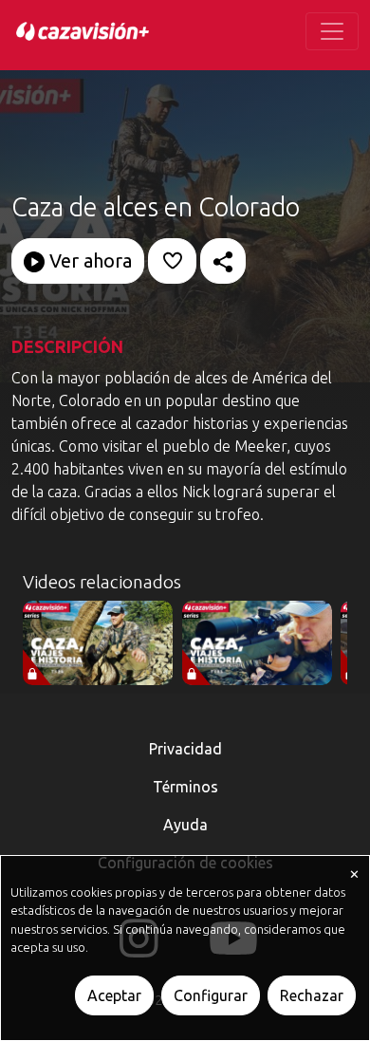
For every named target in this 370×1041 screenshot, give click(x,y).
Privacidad (185, 748)
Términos (185, 786)
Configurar (211, 995)
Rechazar (311, 995)
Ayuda (185, 824)
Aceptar (114, 995)
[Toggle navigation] (332, 31)
